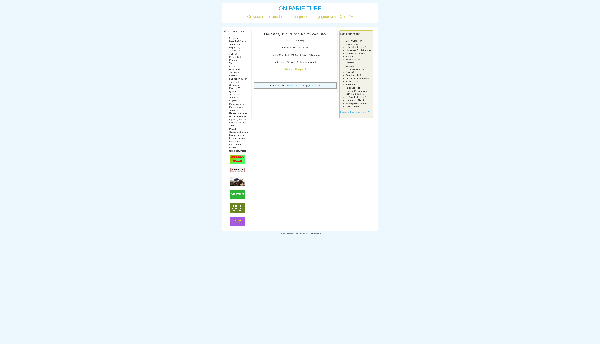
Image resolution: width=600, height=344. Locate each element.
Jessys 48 (234, 94)
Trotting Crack (353, 81)
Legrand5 (234, 100)
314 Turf (233, 54)
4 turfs (232, 125)
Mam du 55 (234, 88)
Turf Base (234, 72)
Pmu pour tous (236, 104)
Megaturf (233, 60)
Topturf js (233, 97)
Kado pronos (235, 144)
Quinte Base (352, 44)
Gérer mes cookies (301, 234)
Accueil (282, 234)
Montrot (349, 56)
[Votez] (237, 159)
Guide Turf (234, 69)
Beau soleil (234, 141)
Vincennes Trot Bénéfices (358, 50)
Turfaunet (234, 82)
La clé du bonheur (238, 122)
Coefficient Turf (353, 75)
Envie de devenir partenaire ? (355, 112)
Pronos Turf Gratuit (296, 85)
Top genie (234, 110)
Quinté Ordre (314, 85)
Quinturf (350, 72)
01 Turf (232, 66)
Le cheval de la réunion (357, 78)
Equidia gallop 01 (237, 119)
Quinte (232, 91)
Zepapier (233, 38)
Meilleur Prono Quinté (356, 91)
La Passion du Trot (355, 69)
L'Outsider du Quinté (356, 47)
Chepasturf (234, 85)
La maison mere (237, 135)
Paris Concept (353, 87)
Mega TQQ (234, 47)
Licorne (233, 147)
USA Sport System (355, 94)
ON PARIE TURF (300, 8)
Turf (231, 63)
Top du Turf (234, 50)
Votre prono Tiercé (355, 100)
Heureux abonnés (238, 113)
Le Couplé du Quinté (356, 97)
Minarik (232, 129)
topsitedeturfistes (237, 150)
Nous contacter (315, 234)
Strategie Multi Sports (356, 103)
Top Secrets (235, 44)
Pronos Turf (235, 57)
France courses (237, 138)
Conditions (290, 234)
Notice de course (237, 116)
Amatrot (350, 62)
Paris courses (236, 107)
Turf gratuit (351, 84)
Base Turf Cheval (237, 41)
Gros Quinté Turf (354, 41)
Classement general (239, 132)
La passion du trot (238, 79)
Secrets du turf (353, 59)
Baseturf (233, 75)
